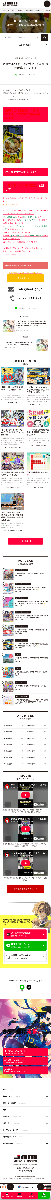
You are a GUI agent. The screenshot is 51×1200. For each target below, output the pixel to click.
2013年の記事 (36, 764)
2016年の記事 (13, 757)
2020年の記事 (13, 744)
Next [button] (40, 1186)
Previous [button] (10, 1186)
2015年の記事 (36, 757)
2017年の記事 (36, 751)
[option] (25, 1186)
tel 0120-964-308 (25, 1168)
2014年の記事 (13, 764)
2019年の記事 (36, 744)
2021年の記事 (36, 738)
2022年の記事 (13, 738)
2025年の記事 (36, 725)
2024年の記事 (13, 731)
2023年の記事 (36, 731)
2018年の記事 (13, 751)
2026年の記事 (13, 725)
